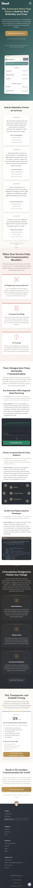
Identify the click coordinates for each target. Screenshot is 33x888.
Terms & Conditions (16, 880)
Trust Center (8, 860)
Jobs (6, 834)
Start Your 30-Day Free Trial (16, 33)
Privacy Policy (8, 865)
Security (7, 867)
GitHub (7, 851)
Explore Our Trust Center (16, 680)
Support (7, 846)
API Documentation (10, 843)
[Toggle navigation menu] (30, 3)
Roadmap (7, 816)
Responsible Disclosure (16, 886)
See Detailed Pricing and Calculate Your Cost (16, 754)
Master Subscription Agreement (14, 862)
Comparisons (8, 813)
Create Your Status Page (16, 789)
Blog (6, 848)
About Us (7, 829)
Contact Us (8, 832)
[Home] (5, 3)
